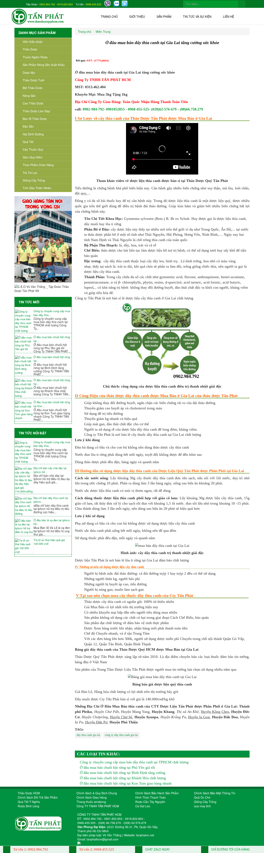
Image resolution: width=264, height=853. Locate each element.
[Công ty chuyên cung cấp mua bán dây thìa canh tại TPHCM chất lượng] (24, 321)
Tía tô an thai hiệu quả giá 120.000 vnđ (49, 542)
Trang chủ (109, 16)
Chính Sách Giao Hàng (92, 797)
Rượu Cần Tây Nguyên (150, 802)
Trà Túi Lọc (30, 173)
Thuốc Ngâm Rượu (35, 57)
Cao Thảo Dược (33, 103)
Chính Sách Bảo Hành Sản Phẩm (157, 793)
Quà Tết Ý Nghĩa (29, 802)
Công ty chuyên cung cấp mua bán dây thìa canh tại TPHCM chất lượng (134, 762)
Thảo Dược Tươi (33, 80)
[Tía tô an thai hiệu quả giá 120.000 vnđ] (24, 546)
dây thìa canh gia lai (88, 735)
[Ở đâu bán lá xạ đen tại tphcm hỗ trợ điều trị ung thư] (24, 526)
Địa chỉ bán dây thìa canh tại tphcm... (51, 500)
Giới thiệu (137, 16)
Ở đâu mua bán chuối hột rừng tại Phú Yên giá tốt (117, 767)
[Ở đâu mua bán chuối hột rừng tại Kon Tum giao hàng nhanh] (24, 410)
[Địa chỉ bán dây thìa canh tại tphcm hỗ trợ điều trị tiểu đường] (24, 506)
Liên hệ (228, 16)
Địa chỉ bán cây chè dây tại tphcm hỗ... (50, 470)
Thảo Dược (30, 49)
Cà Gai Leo (142, 806)
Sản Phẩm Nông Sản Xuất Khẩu (44, 65)
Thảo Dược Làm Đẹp (36, 111)
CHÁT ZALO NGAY (157, 849)
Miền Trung (103, 31)
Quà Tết (28, 142)
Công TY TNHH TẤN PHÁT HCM (98, 806)
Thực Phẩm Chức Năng (38, 165)
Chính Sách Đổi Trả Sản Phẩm (38, 797)
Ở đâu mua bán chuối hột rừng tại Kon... (52, 404)
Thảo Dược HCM (29, 793)
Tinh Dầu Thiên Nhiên (37, 188)
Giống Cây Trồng (34, 180)
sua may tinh (202, 806)
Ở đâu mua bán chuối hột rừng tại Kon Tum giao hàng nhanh (126, 783)
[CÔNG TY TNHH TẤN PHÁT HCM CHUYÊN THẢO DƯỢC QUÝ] (37, 16)
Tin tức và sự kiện (197, 16)
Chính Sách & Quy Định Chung (97, 793)
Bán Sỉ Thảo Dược (35, 119)
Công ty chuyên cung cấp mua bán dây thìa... (52, 313)
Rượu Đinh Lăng (28, 806)
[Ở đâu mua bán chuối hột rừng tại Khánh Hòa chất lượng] (24, 388)
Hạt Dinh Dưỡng (33, 134)
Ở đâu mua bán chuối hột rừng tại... (52, 339)
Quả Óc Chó (202, 797)
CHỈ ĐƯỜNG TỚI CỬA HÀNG (230, 849)
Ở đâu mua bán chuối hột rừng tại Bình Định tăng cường (122, 773)
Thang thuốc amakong (91, 802)
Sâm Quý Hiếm (32, 157)
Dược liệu (29, 72)
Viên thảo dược (32, 42)
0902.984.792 (47, 4)
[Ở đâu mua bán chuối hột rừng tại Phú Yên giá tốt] (24, 343)
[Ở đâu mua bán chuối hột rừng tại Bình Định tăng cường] (24, 365)
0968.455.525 (93, 4)
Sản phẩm (164, 16)
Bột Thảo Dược (32, 88)
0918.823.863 (65, 4)
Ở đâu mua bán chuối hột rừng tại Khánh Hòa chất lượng (123, 778)
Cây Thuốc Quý (33, 149)
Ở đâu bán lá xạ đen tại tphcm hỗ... (52, 522)
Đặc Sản (28, 126)
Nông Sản (29, 96)
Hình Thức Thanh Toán (150, 797)
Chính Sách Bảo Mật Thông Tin (214, 793)
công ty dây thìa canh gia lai (121, 735)
